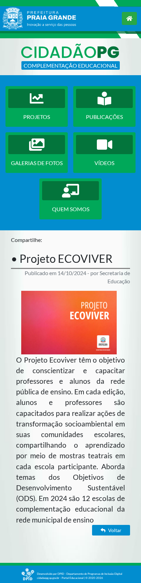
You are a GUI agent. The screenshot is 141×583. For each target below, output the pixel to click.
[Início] (129, 18)
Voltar (114, 530)
